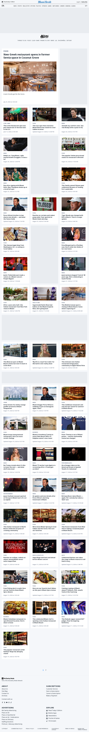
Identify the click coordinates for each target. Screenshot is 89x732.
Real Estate (26, 6)
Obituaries (55, 6)
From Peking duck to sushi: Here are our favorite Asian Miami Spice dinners (14, 590)
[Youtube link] (6, 702)
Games (50, 6)
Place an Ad (5, 712)
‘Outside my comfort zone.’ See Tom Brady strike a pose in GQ (72, 126)
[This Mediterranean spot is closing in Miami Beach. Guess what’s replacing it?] (74, 293)
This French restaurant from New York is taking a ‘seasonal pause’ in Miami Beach (73, 528)
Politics (38, 6)
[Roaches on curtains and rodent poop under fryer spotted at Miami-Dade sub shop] (44, 204)
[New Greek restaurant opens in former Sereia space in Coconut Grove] (29, 76)
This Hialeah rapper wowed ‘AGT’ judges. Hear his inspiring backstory (73, 621)
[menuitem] (3, 6)
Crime (5, 402)
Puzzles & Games (54, 718)
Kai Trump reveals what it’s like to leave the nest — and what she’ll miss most (14, 467)
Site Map (5, 691)
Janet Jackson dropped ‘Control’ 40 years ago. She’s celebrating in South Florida (73, 277)
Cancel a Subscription (53, 693)
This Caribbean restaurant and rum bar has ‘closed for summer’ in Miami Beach (73, 406)
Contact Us (5, 693)
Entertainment (8, 493)
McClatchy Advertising (9, 710)
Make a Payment (51, 695)
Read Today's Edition (55, 710)
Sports (20, 6)
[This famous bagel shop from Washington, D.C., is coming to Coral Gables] (15, 234)
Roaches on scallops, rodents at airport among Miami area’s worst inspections (14, 559)
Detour (68, 40)
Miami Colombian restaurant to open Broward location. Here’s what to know (14, 621)
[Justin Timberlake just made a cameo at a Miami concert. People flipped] (15, 264)
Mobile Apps (52, 713)
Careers (62, 6)
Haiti (63, 555)
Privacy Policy (30, 728)
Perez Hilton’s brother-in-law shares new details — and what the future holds (14, 217)
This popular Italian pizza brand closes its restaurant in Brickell (73, 156)
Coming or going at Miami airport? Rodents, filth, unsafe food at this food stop (72, 590)
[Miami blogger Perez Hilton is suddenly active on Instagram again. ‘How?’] (44, 393)
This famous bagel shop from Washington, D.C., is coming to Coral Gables (13, 247)
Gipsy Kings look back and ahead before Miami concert (44, 558)
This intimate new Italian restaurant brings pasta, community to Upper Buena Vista (73, 363)
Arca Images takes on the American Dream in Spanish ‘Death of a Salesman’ (71, 467)
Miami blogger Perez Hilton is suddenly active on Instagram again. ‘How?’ (43, 406)
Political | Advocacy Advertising (12, 724)
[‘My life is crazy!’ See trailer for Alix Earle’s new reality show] (44, 350)
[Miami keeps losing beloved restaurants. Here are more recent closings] (15, 423)
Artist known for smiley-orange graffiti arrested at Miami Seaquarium (14, 406)
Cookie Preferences (42, 728)
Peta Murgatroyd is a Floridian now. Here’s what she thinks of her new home (72, 247)
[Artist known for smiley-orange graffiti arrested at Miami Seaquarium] (15, 393)
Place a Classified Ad (8, 715)
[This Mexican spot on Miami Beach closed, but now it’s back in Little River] (15, 350)
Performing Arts (67, 463)
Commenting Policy (16, 728)
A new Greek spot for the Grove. (14, 94)
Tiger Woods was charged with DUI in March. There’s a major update (72, 217)
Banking (68, 6)
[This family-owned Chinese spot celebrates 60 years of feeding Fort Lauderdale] (74, 174)
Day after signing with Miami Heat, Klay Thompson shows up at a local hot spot (15, 187)
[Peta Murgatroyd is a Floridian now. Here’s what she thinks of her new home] (74, 234)
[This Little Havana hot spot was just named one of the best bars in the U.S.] (15, 114)
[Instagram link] (9, 702)
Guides (73, 6)
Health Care (36, 302)
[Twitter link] (4, 702)
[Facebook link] (2, 702)
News (15, 6)
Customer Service (52, 689)
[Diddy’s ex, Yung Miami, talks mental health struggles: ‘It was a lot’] (15, 144)
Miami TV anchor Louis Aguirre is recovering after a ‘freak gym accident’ (44, 467)
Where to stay (45, 40)
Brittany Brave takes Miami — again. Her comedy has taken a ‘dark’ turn (72, 498)
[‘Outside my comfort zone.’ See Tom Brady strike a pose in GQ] (74, 114)
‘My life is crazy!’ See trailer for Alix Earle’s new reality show (43, 363)
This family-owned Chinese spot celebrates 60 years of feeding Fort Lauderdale (73, 187)
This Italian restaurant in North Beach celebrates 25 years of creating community (14, 528)
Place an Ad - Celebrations (10, 717)
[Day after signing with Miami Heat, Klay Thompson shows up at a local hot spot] (15, 174)
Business (35, 432)
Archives (4, 695)
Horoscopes (52, 721)
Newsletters (52, 716)
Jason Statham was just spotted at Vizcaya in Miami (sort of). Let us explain (15, 498)
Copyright (5, 728)
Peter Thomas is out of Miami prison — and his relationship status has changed (72, 436)
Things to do (21, 40)
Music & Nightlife (38, 555)
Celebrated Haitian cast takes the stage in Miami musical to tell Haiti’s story (73, 559)
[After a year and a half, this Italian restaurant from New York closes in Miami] (15, 293)
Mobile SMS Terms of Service (82, 729)
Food (29, 40)
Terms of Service (69, 728)
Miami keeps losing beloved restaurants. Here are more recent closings (13, 436)
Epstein (33, 6)
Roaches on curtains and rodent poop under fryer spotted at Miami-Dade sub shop (44, 217)
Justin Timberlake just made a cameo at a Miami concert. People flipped (14, 277)
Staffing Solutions (7, 721)
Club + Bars (35, 40)
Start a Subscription (52, 691)
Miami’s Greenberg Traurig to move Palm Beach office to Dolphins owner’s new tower (43, 436)
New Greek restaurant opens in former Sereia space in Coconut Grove (26, 56)
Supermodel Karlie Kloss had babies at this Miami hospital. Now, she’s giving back (43, 307)
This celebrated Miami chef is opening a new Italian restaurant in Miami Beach (44, 621)
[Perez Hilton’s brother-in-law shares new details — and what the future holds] (15, 204)
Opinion (44, 6)
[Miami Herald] (44, 2)
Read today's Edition (9, 1)
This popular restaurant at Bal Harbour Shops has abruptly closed (14, 651)
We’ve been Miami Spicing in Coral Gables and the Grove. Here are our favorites (44, 528)
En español (62, 40)
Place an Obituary (7, 719)
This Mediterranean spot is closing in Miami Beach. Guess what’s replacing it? (72, 307)
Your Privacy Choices (55, 729)
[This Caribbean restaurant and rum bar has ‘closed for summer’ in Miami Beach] (74, 393)
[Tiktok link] (11, 702)
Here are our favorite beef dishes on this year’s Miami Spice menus (44, 589)
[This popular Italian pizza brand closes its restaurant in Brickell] (74, 144)
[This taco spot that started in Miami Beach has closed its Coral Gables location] (44, 114)
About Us (5, 689)
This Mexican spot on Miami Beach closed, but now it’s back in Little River (15, 363)
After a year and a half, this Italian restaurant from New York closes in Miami (15, 307)
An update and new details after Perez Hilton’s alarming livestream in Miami (44, 498)
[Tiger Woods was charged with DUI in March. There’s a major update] (74, 204)
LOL (56, 40)
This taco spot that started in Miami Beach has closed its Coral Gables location (44, 127)
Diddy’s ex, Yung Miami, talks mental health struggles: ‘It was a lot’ (15, 157)
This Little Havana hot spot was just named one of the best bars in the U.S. (14, 127)
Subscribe (84, 2)
